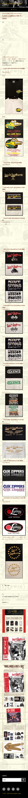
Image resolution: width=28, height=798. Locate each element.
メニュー (15, 9)
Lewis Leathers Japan (12, 3)
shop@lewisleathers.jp (16, 13)
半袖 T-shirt (7, 585)
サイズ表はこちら (7, 64)
